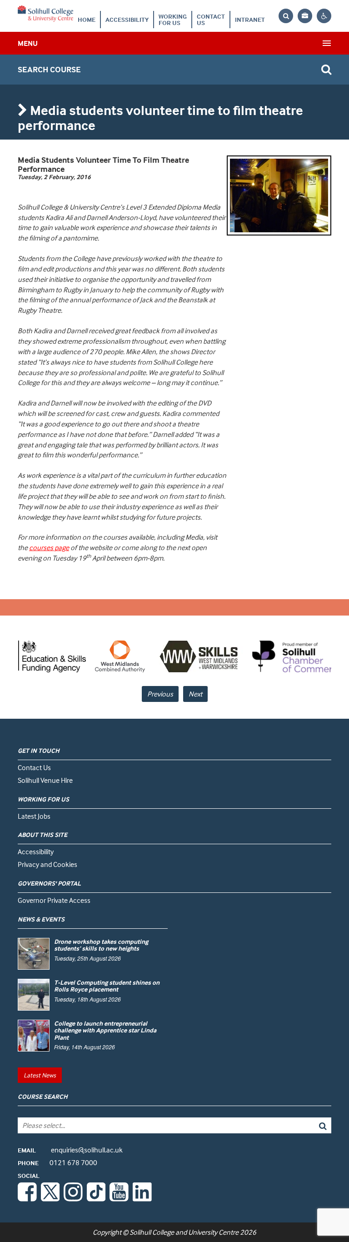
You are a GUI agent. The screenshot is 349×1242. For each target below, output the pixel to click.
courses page (49, 547)
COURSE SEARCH (43, 1096)
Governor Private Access (54, 900)
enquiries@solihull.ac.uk (70, 1149)
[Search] (300, 1125)
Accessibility (127, 19)
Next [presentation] (195, 693)
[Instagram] (73, 1198)
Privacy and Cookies (47, 864)
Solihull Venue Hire (45, 780)
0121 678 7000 (57, 1162)
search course (49, 69)
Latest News (40, 1075)
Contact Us (211, 19)
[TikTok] (96, 1198)
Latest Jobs (34, 816)
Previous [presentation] (160, 693)
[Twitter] (50, 1198)
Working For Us (173, 19)
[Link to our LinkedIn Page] (142, 1198)
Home (86, 19)
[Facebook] (27, 1198)
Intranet (250, 19)
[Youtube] (119, 1198)
